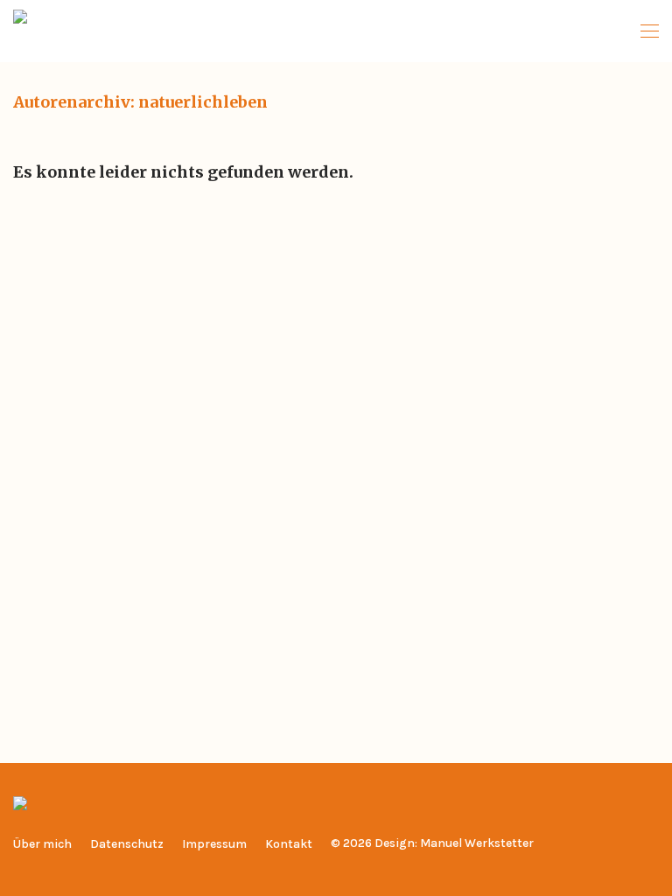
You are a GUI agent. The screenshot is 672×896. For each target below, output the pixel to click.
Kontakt (288, 843)
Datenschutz (127, 843)
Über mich (42, 843)
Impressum (214, 843)
